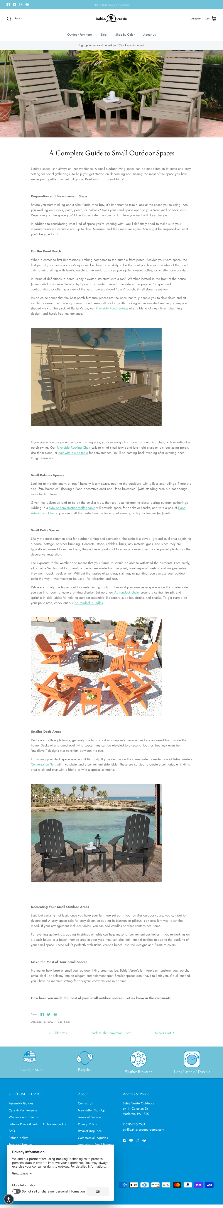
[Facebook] (8, 4)
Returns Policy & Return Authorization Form (39, 1124)
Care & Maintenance (23, 1110)
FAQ (12, 1130)
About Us (149, 34)
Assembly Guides (21, 1103)
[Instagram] (20, 4)
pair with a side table (73, 452)
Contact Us (85, 1103)
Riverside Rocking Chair (73, 447)
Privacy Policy (87, 1124)
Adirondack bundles (88, 603)
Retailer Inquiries (89, 1130)
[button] (8, 1199)
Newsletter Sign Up (91, 1110)
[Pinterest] (27, 4)
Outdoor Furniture (79, 34)
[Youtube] (14, 4)
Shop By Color (125, 34)
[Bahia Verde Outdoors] (111, 19)
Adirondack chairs (127, 592)
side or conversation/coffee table (72, 507)
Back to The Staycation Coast (111, 1033)
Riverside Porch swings (112, 308)
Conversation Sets (43, 764)
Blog (103, 34)
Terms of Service (89, 1117)
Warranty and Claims (23, 1117)
